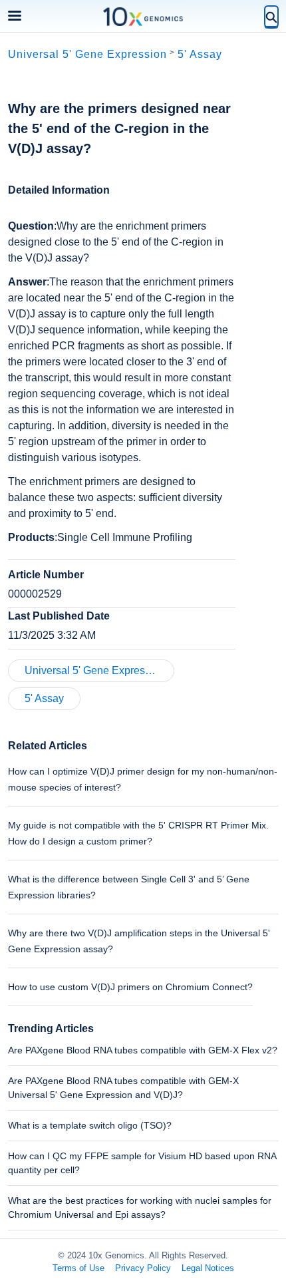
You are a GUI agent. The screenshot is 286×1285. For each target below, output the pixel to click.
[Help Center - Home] (143, 16)
